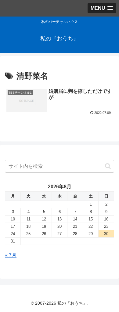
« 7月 (10, 255)
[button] (108, 166)
